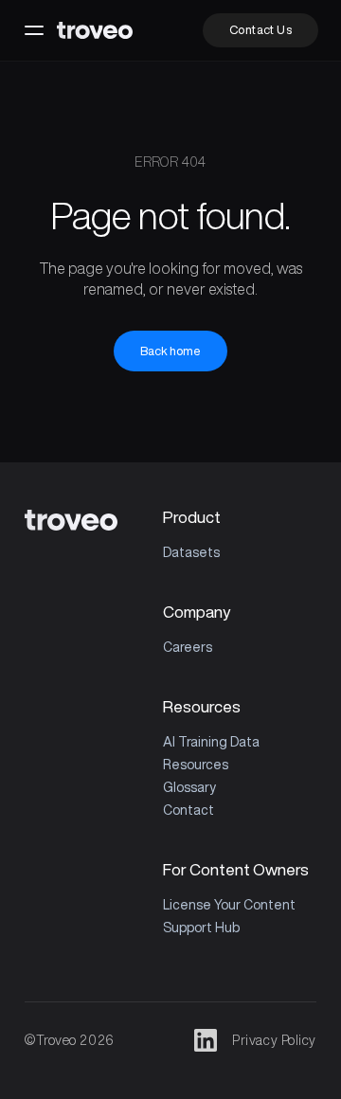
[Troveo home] (95, 30)
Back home (170, 351)
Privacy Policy (274, 1040)
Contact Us (260, 30)
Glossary (189, 787)
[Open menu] (34, 30)
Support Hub (201, 927)
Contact (188, 810)
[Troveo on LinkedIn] (205, 1040)
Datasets (191, 552)
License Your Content (229, 904)
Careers (187, 647)
